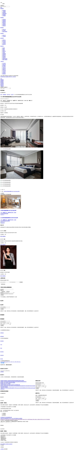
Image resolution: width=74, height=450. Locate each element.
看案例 (4, 236)
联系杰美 (4, 73)
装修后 (3, 50)
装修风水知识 (4, 58)
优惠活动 (4, 25)
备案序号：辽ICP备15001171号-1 (6, 422)
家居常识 (4, 55)
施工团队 (4, 30)
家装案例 (4, 10)
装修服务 (2, 17)
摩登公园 (34, 419)
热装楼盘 (2, 33)
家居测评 (4, 56)
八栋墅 (28, 419)
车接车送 (2, 418)
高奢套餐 (4, 21)
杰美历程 (4, 68)
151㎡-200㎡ (15, 361)
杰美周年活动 (2, 76)
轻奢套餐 (4, 20)
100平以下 (10, 418)
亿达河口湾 (44, 419)
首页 (1, 7)
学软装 (3, 52)
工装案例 (4, 11)
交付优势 (4, 43)
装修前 (5, 385)
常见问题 (4, 70)
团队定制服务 (4, 31)
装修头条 (4, 51)
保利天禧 (17, 419)
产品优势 (4, 42)
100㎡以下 (2, 361)
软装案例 (4, 12)
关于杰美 (4, 63)
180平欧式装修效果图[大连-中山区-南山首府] (12, 191)
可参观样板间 (6, 418)
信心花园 (37, 419)
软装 (15, 76)
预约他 (1, 236)
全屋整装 (7, 76)
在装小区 (4, 35)
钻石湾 (12, 94)
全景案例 (4, 15)
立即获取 (2, 325)
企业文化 (4, 67)
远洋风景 (40, 419)
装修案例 (2, 8)
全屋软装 (4, 23)
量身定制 (4, 22)
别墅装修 (4, 19)
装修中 (7, 385)
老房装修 (4, 24)
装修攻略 (4, 54)
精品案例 (4, 14)
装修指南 (4, 53)
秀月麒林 (20, 419)
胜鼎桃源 (2, 419)
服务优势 (4, 44)
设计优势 (4, 41)
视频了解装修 (4, 59)
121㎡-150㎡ (10, 361)
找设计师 (4, 29)
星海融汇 (31, 419)
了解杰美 (2, 61)
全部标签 (20, 418)
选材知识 (4, 57)
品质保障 (2, 38)
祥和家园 (48, 419)
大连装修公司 (2, 417)
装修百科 (2, 46)
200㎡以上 (18, 361)
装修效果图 (4, 13)
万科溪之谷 (9, 419)
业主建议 (4, 72)
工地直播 (4, 36)
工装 (13, 76)
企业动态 (4, 71)
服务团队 (2, 27)
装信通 (10, 417)
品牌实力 (5, 384)
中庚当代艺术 (24, 419)
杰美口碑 (4, 64)
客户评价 (4, 66)
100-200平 (14, 418)
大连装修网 (7, 417)
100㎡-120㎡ (6, 361)
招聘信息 (4, 69)
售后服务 (4, 65)
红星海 (12, 419)
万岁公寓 (5, 419)
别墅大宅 (10, 76)
